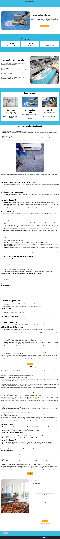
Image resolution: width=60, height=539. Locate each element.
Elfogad (44, 537)
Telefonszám (45, 498)
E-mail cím (45, 494)
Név (45, 490)
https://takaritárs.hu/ (36, 398)
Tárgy (45, 502)
